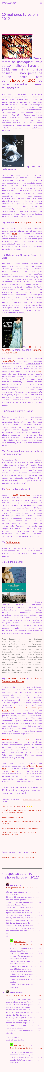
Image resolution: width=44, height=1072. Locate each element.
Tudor (38, 371)
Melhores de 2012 (28, 857)
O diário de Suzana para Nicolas (22, 680)
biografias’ (8, 361)
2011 (14, 771)
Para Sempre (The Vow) (28, 222)
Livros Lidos (16, 857)
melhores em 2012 (21, 80)
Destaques (5, 857)
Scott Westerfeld (21, 495)
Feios (14, 234)
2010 (21, 771)
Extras (9, 489)
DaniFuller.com (9, 3)
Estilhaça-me (13, 542)
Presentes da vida (16, 678)
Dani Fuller (19, 942)
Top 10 (33, 852)
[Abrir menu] (41, 3)
